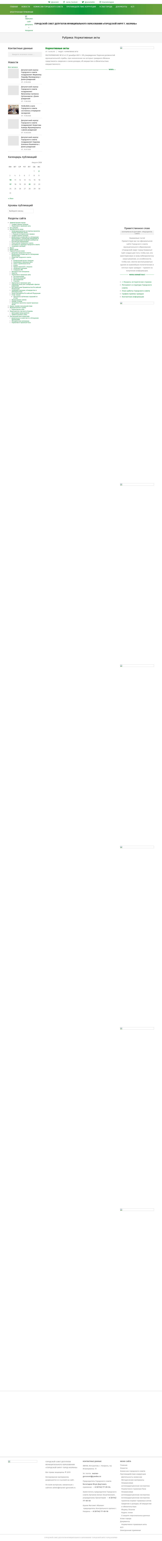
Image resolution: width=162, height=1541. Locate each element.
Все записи (13, 67)
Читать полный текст (137, 275)
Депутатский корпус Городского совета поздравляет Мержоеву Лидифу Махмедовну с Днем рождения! (31, 74)
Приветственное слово (137, 228)
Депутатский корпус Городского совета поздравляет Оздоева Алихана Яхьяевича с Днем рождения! (30, 142)
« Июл (10, 198)
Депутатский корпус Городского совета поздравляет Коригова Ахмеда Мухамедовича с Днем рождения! (31, 125)
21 (29, 184)
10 (10, 180)
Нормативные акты (57, 48)
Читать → (112, 69)
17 (10, 184)
